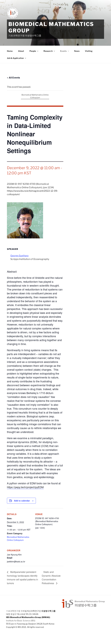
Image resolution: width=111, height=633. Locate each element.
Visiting (88, 51)
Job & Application (15, 58)
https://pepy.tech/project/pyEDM (25, 487)
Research (48, 51)
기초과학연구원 (13, 611)
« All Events (13, 77)
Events (63, 51)
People (32, 51)
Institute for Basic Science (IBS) (20, 620)
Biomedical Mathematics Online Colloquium (18, 538)
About (21, 51)
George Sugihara (19, 255)
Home (10, 51)
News (76, 51)
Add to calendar (22, 500)
